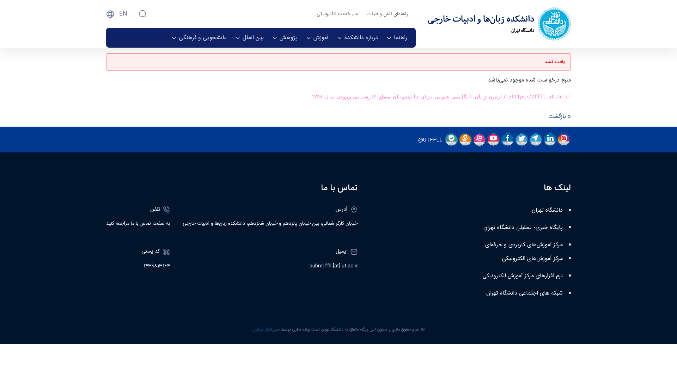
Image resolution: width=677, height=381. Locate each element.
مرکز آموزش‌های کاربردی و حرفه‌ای (524, 245)
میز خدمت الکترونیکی (337, 14)
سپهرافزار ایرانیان (266, 329)
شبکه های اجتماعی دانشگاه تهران (524, 293)
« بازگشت (560, 116)
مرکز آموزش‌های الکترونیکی (532, 259)
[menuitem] (396, 38)
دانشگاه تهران (547, 210)
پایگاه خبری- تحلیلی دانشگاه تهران (523, 227)
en (123, 14)
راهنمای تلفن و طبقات (387, 14)
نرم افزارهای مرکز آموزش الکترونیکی (522, 276)
